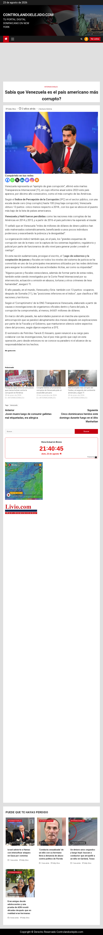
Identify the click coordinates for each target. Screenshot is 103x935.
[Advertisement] (51, 62)
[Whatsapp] (12, 180)
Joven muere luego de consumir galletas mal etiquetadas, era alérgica (28, 414)
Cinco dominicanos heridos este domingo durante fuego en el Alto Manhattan (79, 416)
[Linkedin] (22, 180)
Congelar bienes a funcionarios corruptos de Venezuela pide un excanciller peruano (49, 390)
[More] (37, 180)
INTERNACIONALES (51, 87)
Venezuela (13, 405)
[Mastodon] (27, 180)
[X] (17, 180)
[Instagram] (32, 180)
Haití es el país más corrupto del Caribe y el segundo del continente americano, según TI (81, 390)
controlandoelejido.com (28, 15)
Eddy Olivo (12, 109)
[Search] (81, 39)
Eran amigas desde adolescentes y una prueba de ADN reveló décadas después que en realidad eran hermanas (19, 907)
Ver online (95, 39)
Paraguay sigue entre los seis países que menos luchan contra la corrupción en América (19, 390)
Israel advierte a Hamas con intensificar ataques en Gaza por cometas (19, 853)
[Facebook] (7, 180)
